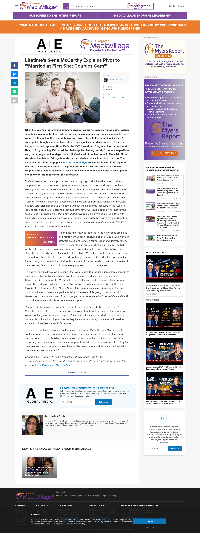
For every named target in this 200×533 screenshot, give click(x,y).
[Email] (14, 91)
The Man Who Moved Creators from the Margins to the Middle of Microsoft (163, 333)
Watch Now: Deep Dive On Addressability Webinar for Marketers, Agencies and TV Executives (168, 191)
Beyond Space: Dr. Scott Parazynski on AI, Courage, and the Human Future (164, 368)
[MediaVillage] (39, 6)
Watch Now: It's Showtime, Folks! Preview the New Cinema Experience (167, 238)
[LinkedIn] (14, 82)
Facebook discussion (77, 372)
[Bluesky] (14, 74)
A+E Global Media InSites (113, 97)
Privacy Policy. (79, 524)
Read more (149, 527)
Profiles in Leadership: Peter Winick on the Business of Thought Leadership (168, 178)
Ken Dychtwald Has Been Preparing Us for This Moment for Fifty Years (163, 402)
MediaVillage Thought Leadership (142, 15)
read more (89, 425)
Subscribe (103, 402)
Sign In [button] (172, 6)
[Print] (14, 100)
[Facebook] (14, 65)
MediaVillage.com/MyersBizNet (52, 365)
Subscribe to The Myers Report (55, 15)
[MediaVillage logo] (35, 496)
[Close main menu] (166, 514)
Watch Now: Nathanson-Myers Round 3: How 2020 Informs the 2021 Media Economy (169, 205)
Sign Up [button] (182, 6)
